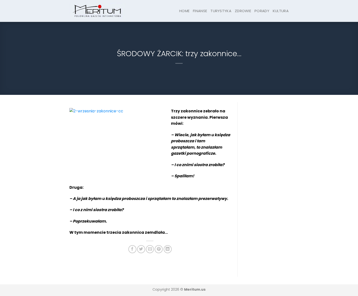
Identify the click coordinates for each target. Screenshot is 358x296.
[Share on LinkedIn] (168, 249)
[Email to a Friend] (150, 249)
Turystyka (220, 10)
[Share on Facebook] (132, 249)
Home (184, 10)
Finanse (200, 10)
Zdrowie (243, 10)
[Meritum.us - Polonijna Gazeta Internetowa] (97, 11)
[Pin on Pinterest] (159, 249)
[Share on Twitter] (141, 249)
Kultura (281, 10)
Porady (261, 10)
